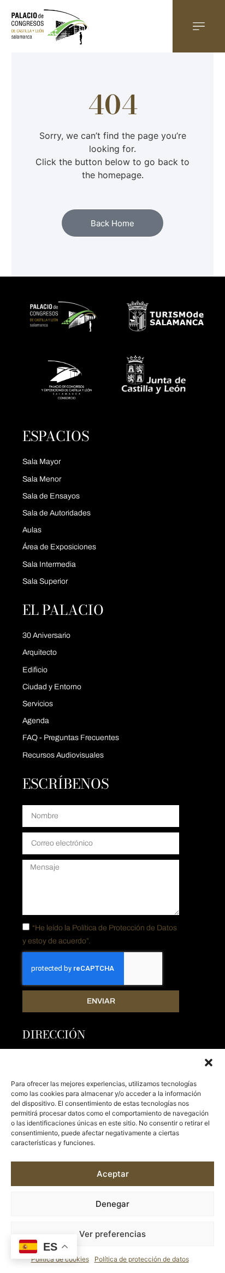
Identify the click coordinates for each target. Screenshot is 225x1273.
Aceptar (113, 1174)
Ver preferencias (112, 1234)
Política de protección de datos (141, 1259)
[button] (208, 1062)
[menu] (199, 26)
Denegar (112, 1204)
